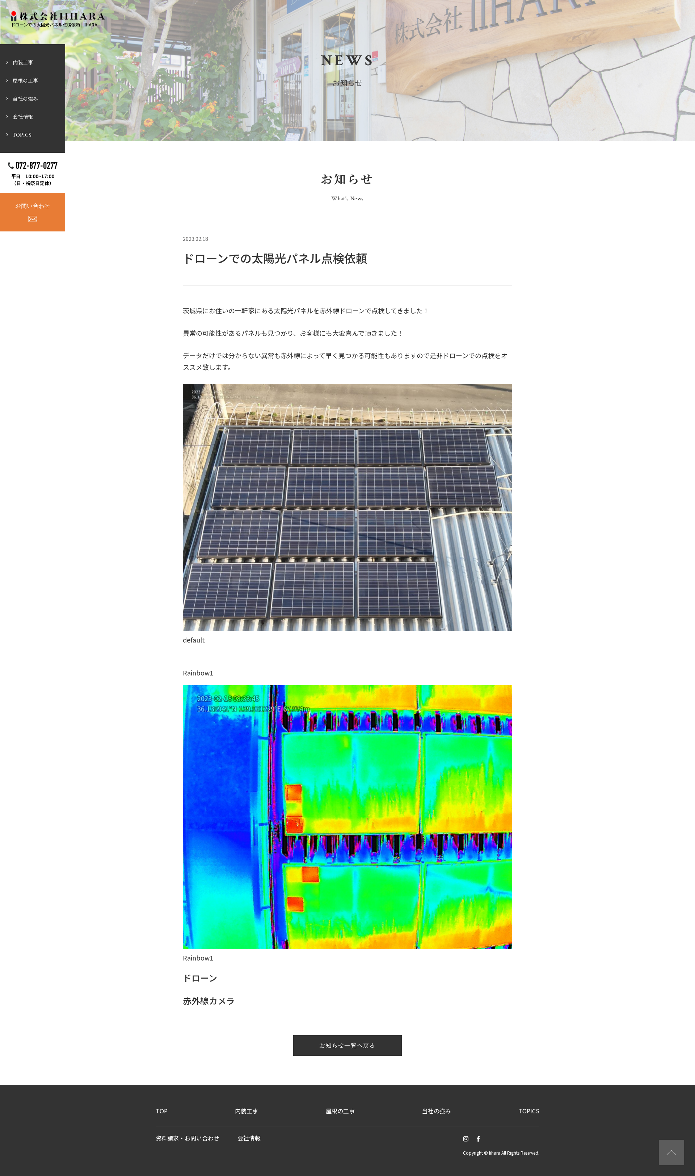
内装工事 (23, 62)
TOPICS (22, 134)
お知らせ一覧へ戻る (347, 1045)
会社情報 (23, 116)
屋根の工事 (25, 80)
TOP (162, 1110)
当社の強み (25, 98)
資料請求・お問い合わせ (187, 1138)
